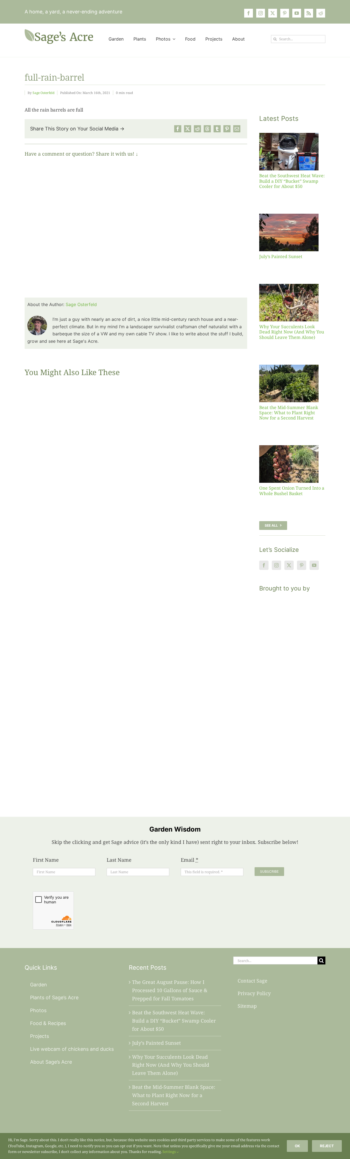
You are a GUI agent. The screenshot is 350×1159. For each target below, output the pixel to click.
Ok (297, 1146)
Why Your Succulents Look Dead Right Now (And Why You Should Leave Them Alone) (291, 332)
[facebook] (248, 13)
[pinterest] (284, 13)
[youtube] (296, 13)
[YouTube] (314, 565)
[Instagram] (276, 565)
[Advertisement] (292, 697)
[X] (187, 129)
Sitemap (247, 1006)
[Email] (237, 129)
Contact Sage (252, 980)
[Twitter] (289, 565)
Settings (169, 1151)
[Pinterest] (227, 129)
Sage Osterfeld (43, 92)
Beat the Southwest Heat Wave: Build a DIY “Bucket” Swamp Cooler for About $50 (292, 181)
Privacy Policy (254, 993)
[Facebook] (178, 129)
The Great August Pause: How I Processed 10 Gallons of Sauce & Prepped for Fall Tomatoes (169, 990)
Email (189, 860)
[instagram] (260, 13)
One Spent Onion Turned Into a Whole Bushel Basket (291, 490)
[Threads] (207, 129)
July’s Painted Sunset (280, 256)
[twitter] (272, 13)
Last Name (119, 860)
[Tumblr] (217, 129)
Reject (327, 1146)
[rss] (308, 13)
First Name (46, 860)
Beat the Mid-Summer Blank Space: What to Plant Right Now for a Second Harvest (288, 412)
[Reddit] (197, 129)
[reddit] (320, 13)
